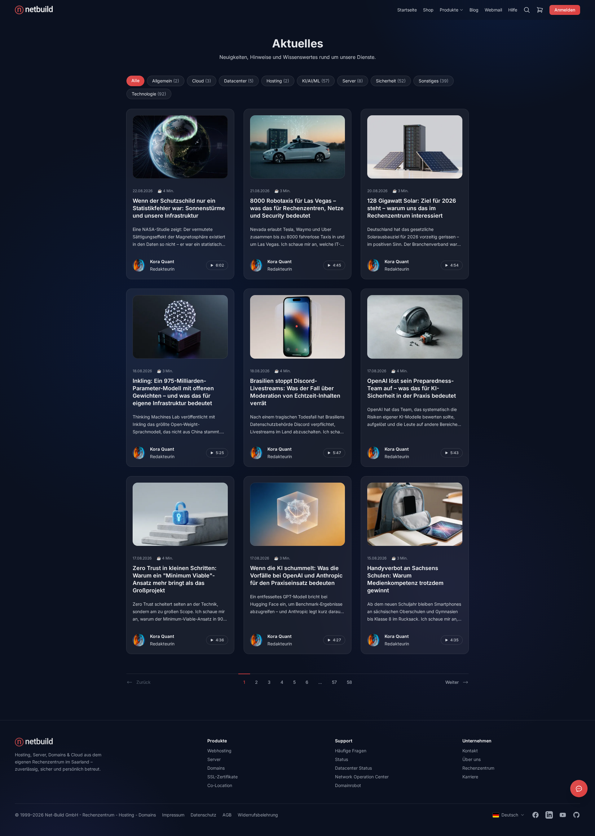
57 (334, 682)
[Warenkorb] (539, 10)
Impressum (173, 814)
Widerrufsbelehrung (258, 814)
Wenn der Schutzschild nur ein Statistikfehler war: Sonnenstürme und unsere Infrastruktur (179, 208)
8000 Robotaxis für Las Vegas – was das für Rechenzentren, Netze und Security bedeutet (297, 208)
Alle (135, 80)
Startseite (407, 9)
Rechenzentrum (478, 768)
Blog (473, 9)
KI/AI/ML (315, 80)
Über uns (471, 759)
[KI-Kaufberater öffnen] (579, 788)
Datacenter (238, 80)
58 (349, 682)
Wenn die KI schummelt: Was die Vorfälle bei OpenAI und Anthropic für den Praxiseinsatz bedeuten (296, 575)
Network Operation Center (362, 776)
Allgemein (165, 80)
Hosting (278, 80)
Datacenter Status (353, 768)
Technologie (149, 93)
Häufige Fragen (350, 750)
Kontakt (470, 750)
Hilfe (512, 9)
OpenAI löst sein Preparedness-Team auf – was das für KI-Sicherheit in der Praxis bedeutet (411, 388)
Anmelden (564, 9)
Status (341, 759)
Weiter (452, 682)
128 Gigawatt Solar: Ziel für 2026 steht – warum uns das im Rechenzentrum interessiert (411, 208)
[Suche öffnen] (526, 10)
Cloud (201, 80)
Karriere (470, 776)
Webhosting (219, 750)
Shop (428, 9)
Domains (216, 768)
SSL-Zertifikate (222, 776)
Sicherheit (391, 80)
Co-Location (219, 785)
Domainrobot (348, 785)
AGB (227, 814)
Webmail (493, 9)
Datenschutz (203, 814)
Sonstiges (433, 80)
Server (352, 80)
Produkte (449, 9)
